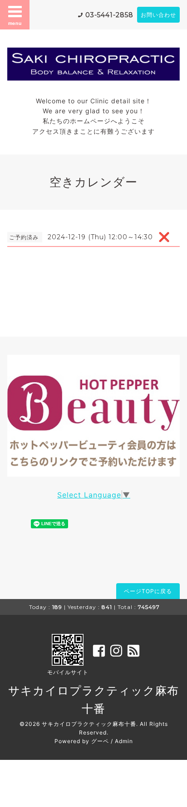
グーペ (100, 741)
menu (15, 23)
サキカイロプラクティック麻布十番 (89, 723)
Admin (124, 741)
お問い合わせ (158, 14)
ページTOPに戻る (148, 591)
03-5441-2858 (109, 15)
